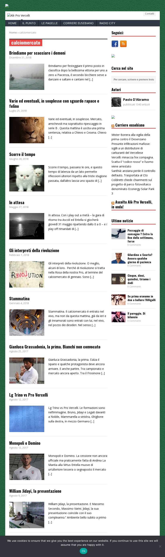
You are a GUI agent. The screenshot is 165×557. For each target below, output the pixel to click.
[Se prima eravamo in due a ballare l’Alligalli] (118, 303)
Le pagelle (49, 23)
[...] (91, 79)
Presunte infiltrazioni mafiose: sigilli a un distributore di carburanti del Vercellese (130, 148)
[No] (160, 546)
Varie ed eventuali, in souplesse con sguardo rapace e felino (54, 103)
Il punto (29, 23)
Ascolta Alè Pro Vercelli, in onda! (131, 204)
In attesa (16, 202)
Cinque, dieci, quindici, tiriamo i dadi (139, 279)
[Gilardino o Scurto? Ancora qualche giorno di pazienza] (118, 261)
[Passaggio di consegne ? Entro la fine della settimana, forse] (118, 237)
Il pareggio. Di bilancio (136, 315)
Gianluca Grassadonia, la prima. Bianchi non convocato (54, 347)
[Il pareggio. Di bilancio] (118, 320)
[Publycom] (6, 5)
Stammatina (19, 298)
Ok (83, 551)
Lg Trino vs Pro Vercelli (28, 395)
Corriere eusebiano (78, 23)
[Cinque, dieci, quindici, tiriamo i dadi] (118, 282)
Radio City (107, 23)
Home (12, 23)
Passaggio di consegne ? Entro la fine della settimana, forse (140, 235)
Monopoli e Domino (24, 443)
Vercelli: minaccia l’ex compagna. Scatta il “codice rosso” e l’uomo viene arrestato (132, 161)
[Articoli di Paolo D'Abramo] (116, 104)
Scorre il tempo (22, 154)
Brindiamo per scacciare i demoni (37, 53)
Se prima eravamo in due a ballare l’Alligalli (142, 298)
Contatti (149, 13)
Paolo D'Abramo (136, 99)
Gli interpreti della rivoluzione (34, 250)
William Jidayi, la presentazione (35, 491)
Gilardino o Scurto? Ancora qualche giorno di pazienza (140, 258)
